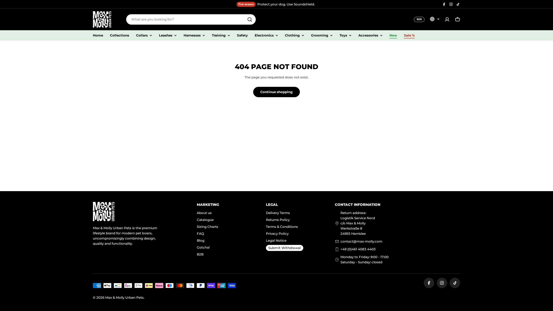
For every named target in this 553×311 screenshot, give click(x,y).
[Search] (249, 19)
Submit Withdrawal (284, 248)
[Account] (447, 19)
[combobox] (191, 19)
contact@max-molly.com (361, 241)
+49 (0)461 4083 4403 (358, 249)
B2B (419, 19)
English (434, 19)
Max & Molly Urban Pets (124, 297)
